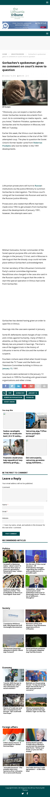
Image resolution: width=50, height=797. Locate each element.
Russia (38, 185)
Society (6, 608)
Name (4, 505)
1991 (10, 393)
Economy (7, 667)
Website (5, 518)
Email (4, 511)
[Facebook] (27, 793)
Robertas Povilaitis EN (13, 397)
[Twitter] (23, 793)
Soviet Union (9, 402)
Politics (6, 548)
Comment (6, 487)
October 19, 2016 (10, 76)
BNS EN (21, 76)
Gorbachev (20, 393)
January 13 (7, 368)
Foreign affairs (10, 727)
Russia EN (30, 397)
